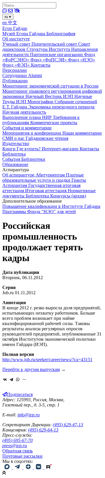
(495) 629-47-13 (68, 424)
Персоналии (14, 70)
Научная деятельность (24, 112)
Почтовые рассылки (22, 456)
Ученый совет (17, 44)
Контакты (40, 65)
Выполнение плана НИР (27, 117)
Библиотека (14, 153)
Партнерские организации (57, 54)
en (5, 22)
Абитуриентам (51, 174)
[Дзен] (28, 467)
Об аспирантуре (19, 174)
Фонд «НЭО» (81, 59)
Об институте (16, 38)
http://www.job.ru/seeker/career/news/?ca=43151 (47, 359)
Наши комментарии (82, 133)
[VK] (39, 467)
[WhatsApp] (17, 379)
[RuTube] (49, 467)
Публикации (15, 80)
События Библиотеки (23, 159)
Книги (9, 148)
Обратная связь (17, 450)
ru (8, 17)
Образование (15, 164)
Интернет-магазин (61, 148)
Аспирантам (15, 185)
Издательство (15, 143)
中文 (12, 22)
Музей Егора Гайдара (24, 33)
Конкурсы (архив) (68, 195)
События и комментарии (27, 127)
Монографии (41, 101)
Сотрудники (15, 75)
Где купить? (29, 148)
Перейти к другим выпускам (31, 369)
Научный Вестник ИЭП (49, 96)
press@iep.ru (14, 445)
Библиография (60, 33)
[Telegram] (11, 379)
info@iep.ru (29, 414)
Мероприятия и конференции (32, 133)
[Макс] (7, 467)
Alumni (35, 75)
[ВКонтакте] (5, 379)
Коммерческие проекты (53, 122)
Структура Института (49, 49)
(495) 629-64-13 (43, 429)
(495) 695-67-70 (17, 440)
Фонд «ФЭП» (16, 65)
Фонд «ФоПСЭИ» (49, 59)
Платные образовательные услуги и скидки (43, 177)
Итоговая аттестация (46, 190)
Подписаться (20, 394)
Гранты (78, 180)
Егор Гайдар (14, 28)
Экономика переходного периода (61, 106)
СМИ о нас (14, 138)
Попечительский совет (55, 44)
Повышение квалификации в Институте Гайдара (51, 206)
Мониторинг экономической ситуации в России (50, 85)
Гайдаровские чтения (47, 138)
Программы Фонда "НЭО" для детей (39, 211)
